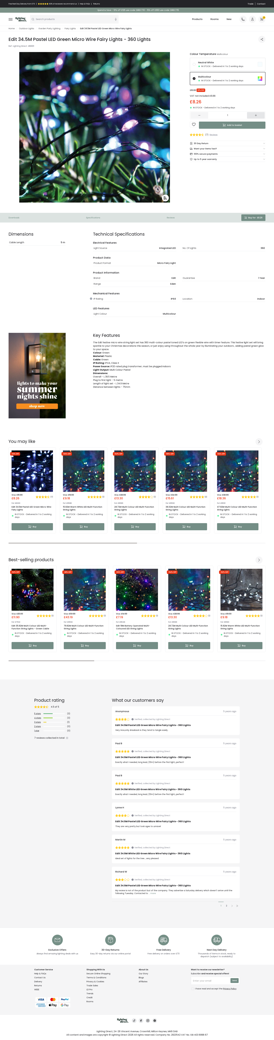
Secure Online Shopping (98, 973)
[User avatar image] (252, 19)
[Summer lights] (37, 375)
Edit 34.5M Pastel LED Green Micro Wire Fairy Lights (31, 508)
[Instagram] (148, 1020)
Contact (261, 3)
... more (152, 893)
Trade (250, 3)
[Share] (261, 39)
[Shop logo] (21, 19)
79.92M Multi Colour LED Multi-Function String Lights (83, 627)
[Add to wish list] (194, 124)
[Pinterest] (154, 1020)
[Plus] (256, 115)
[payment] (58, 999)
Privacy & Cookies (95, 981)
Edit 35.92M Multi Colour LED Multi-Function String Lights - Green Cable (30, 627)
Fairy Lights (70, 28)
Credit (89, 997)
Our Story (143, 973)
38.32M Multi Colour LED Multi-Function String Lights (185, 508)
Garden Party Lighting (49, 28)
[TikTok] (134, 1020)
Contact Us (40, 977)
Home (12, 28)
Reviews (171, 217)
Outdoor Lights (26, 28)
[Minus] (199, 115)
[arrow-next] (259, 441)
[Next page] (232, 905)
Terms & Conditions (96, 977)
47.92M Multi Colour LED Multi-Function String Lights (237, 508)
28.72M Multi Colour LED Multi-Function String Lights (134, 508)
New (229, 19)
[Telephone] (243, 19)
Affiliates (143, 981)
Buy (34, 526)
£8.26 (255, 217)
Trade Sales (92, 985)
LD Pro (89, 989)
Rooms (214, 19)
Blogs (141, 977)
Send (234, 980)
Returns (38, 985)
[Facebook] (141, 1020)
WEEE (36, 989)
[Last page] (237, 905)
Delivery (38, 981)
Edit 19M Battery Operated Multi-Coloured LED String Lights (133, 627)
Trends (89, 993)
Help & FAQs (40, 973)
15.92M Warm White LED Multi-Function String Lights (82, 508)
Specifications (93, 217)
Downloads (14, 217)
